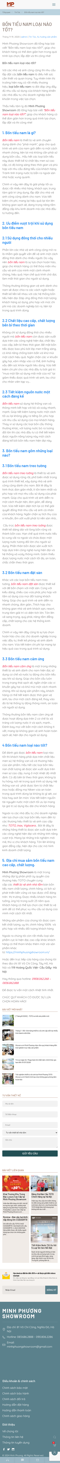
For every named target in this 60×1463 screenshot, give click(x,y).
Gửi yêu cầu (30, 1153)
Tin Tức (32, 36)
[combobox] (55, 1437)
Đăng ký (51, 1289)
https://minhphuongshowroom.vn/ (28, 952)
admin (24, 36)
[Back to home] (10, 4)
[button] (54, 4)
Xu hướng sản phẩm (47, 36)
